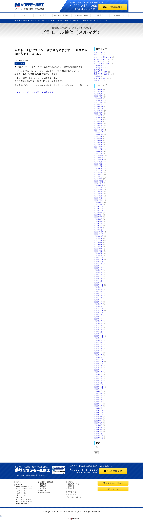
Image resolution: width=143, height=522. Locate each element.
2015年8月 (98, 368)
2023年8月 (98, 164)
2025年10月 (99, 111)
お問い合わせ (119, 15)
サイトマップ (71, 494)
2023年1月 (98, 179)
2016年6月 (98, 347)
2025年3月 (98, 124)
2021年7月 (98, 217)
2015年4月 (98, 376)
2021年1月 (98, 230)
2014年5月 (98, 400)
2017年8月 (98, 317)
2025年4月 (98, 121)
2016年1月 (98, 357)
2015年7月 (98, 370)
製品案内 (43, 15)
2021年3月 (98, 225)
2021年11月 (98, 208)
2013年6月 (98, 423)
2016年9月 (98, 340)
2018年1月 (98, 306)
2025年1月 (98, 128)
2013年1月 (98, 434)
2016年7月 (98, 344)
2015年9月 (98, 366)
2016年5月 (98, 349)
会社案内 (100, 15)
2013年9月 (98, 417)
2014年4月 (98, 402)
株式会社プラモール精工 (29, 5)
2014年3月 (98, 404)
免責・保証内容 (23, 503)
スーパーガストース (101, 59)
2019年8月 (98, 266)
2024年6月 (98, 143)
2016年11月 (98, 336)
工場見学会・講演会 (101, 74)
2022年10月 (99, 185)
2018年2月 (98, 304)
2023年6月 (98, 168)
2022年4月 (98, 198)
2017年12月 (98, 308)
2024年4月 (98, 147)
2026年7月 (98, 92)
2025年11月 (98, 109)
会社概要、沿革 (73, 484)
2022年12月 (99, 181)
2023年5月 (98, 170)
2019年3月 (98, 276)
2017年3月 (98, 327)
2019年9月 (98, 264)
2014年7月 (98, 395)
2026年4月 (98, 98)
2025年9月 (98, 113)
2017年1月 (98, 332)
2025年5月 (98, 119)
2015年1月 (98, 383)
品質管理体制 (45, 492)
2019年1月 (98, 281)
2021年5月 (98, 221)
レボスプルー (99, 68)
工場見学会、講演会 (81, 15)
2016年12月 (98, 334)
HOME (24, 15)
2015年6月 (98, 372)
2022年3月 (98, 200)
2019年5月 (98, 272)
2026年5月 (98, 96)
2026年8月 (98, 90)
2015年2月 (98, 380)
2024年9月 (98, 136)
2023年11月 (98, 158)
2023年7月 (98, 166)
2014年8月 (98, 393)
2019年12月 (98, 257)
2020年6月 (98, 245)
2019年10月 (98, 262)
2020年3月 (98, 251)
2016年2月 (98, 355)
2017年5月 (98, 323)
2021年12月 (98, 206)
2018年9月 (98, 289)
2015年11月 (98, 361)
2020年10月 (99, 236)
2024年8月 (98, 138)
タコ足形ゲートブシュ (25, 501)
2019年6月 (98, 270)
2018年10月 (98, 287)
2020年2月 (98, 253)
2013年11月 (98, 412)
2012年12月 (98, 436)
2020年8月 (98, 240)
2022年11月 (98, 183)
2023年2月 (98, 177)
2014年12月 (98, 385)
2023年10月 (99, 160)
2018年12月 (98, 283)
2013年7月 (98, 421)
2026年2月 (98, 102)
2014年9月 (98, 391)
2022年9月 (98, 187)
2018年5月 (98, 298)
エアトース (98, 53)
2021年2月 (98, 228)
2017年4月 (98, 325)
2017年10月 (98, 313)
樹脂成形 (43, 486)
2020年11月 (98, 234)
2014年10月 (98, 389)
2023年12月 (99, 155)
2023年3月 (98, 174)
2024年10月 (99, 134)
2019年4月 (98, 274)
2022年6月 (98, 194)
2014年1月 (98, 408)
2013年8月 (98, 419)
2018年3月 (98, 302)
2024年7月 (98, 141)
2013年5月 (98, 425)
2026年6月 (98, 94)
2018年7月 (98, 293)
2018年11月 (98, 285)
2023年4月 (98, 172)
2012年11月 (98, 438)
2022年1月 (98, 204)
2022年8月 (98, 189)
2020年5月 (98, 247)
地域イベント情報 (101, 72)
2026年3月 (98, 100)
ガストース (20, 63)
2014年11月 (98, 387)
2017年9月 (98, 315)
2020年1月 (98, 255)
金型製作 (43, 484)
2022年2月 (98, 202)
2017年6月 (98, 321)
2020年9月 (98, 238)
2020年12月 (99, 232)
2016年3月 (98, 353)
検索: (96, 447)
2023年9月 (98, 162)
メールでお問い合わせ (112, 7)
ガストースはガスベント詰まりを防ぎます (34, 92)
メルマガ (114, 489)
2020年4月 (98, 249)
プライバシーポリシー (74, 497)
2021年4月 (98, 223)
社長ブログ (98, 80)
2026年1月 (98, 104)
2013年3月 (98, 429)
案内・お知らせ (100, 78)
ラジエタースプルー (101, 63)
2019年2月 (98, 279)
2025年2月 (98, 126)
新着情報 (70, 488)
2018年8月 (98, 291)
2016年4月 (98, 351)
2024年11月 (98, 132)
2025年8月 (98, 115)
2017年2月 (98, 330)
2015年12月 (98, 359)
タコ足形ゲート (100, 61)
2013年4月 (98, 427)
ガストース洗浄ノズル (102, 57)
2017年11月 (98, 310)
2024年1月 (98, 153)
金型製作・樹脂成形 (62, 15)
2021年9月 (98, 213)
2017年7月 (98, 319)
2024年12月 (99, 130)
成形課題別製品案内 (25, 486)
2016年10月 (98, 338)
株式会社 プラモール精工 (32, 470)
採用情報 (70, 486)
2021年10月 (98, 211)
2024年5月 (98, 145)
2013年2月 (98, 431)
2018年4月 (98, 300)
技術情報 (97, 76)
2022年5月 (98, 196)
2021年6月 (98, 219)
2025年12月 (99, 107)
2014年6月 (98, 397)
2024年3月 (98, 149)
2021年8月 (98, 215)
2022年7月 (98, 191)
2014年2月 (98, 406)
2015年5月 (98, 374)
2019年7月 (98, 268)
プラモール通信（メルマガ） (33, 20)
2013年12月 (98, 410)
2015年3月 (98, 378)
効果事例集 (98, 70)
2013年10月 (98, 414)
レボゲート (98, 66)
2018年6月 (98, 296)
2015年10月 (98, 364)
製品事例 (43, 488)
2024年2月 (98, 151)
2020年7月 (98, 242)
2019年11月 (98, 259)
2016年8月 (98, 342)
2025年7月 (98, 117)
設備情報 (43, 490)
